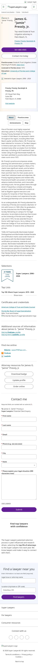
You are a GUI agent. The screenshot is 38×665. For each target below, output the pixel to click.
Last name (6, 425)
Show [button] (18, 295)
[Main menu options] (3, 7)
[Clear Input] (33, 581)
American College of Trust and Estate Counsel (18, 307)
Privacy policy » (27, 654)
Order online (19, 386)
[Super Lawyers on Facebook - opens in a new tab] (11, 637)
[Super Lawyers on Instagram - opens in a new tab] (16, 637)
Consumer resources (10, 622)
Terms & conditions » (13, 654)
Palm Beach (25, 12)
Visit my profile (10, 332)
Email (4, 434)
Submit (19, 509)
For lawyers (6, 615)
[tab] (11, 117)
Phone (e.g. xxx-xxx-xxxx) (11, 444)
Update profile (18, 380)
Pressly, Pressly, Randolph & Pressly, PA (25, 42)
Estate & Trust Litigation (7, 12)
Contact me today (20, 56)
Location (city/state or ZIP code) (13, 586)
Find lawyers (18, 597)
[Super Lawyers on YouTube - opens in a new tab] (22, 637)
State (4, 462)
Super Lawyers (8, 607)
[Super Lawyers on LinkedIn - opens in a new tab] (27, 637)
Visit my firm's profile (13, 335)
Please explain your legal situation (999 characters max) (17, 472)
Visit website (10, 103)
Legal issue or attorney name (12, 577)
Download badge (19, 374)
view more (20, 65)
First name (6, 416)
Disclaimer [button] (6, 504)
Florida (18, 12)
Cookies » (19, 657)
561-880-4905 (20, 3)
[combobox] (18, 580)
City (3, 453)
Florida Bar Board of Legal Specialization (16, 311)
